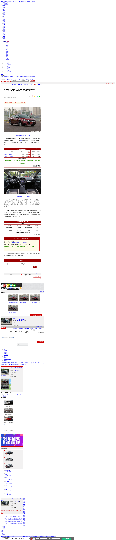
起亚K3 (13, 363)
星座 (4, 38)
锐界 (6, 474)
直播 (2, 533)
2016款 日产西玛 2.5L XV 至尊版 (22, 135)
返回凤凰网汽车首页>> (36, 315)
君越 (42, 363)
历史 (4, 29)
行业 (7, 48)
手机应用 (32, 1)
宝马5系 (26, 363)
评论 (24, 502)
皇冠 (6, 477)
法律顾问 (43, 536)
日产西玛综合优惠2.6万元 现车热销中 (16, 516)
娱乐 (4, 10)
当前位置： (3, 79)
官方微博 (3, 2)
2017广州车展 (29, 79)
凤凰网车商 (14, 1)
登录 (5, 4)
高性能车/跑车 (7, 359)
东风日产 (4, 82)
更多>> (38, 273)
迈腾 (6, 485)
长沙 (14, 76)
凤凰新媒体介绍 (4, 536)
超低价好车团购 (110, 83)
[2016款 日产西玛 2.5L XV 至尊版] (23, 131)
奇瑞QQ (20, 364)
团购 (7, 56)
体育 (4, 12)
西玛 (8, 82)
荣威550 (24, 364)
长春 (10, 76)
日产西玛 (6, 394)
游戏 (24, 523)
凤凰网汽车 (9, 1)
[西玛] (6, 321)
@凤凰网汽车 (11, 288)
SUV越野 (6, 355)
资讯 (4, 7)
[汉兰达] (9, 466)
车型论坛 (40, 84)
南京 (21, 76)
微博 (4, 528)
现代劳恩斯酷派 (14, 364)
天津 (17, 76)
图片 (7, 54)
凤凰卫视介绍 (53, 536)
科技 (4, 22)
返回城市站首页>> (37, 277)
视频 (4, 31)
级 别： (12, 372)
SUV (8, 66)
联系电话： (23, 264)
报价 (7, 52)
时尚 (4, 13)
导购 (7, 44)
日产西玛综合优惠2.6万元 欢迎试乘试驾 (16, 519)
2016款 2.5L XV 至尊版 (8, 156)
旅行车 (9, 68)
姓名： (7, 264)
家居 (4, 20)
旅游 (4, 23)
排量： (14, 322)
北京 (2, 74)
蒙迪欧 (6, 363)
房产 (4, 19)
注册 (7, 4)
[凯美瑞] (9, 453)
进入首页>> (19, 367)
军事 (4, 30)
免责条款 (38, 536)
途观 (6, 489)
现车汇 (22, 1)
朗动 (5, 364)
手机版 (28, 1)
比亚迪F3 (39, 363)
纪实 (2, 531)
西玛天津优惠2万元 (13, 302)
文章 (35, 84)
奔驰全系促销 (8, 406)
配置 (4, 396)
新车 (7, 42)
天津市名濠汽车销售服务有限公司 (19, 242)
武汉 (23, 76)
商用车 (19, 1)
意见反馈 (47, 536)
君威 (4, 363)
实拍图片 (26, 84)
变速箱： (15, 325)
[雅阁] (9, 459)
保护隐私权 (33, 536)
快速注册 (12, 337)
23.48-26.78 (16, 370)
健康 (4, 14)
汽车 (4, 17)
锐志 (29, 363)
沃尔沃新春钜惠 (8, 414)
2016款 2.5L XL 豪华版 (8, 154)
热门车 (5, 349)
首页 (24, 498)
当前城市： (30, 330)
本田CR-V (7, 470)
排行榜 (7, 59)
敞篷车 (9, 71)
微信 (7, 2)
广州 (6, 76)
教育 (4, 26)
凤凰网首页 (3, 1)
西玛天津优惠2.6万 (24, 302)
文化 (4, 27)
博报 (4, 526)
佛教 (4, 37)
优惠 (7, 55)
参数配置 (20, 84)
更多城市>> (33, 76)
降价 (19, 79)
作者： (4, 288)
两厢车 (8, 62)
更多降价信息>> (39, 326)
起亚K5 (19, 363)
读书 (4, 24)
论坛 (4, 34)
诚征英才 (28, 536)
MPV (8, 67)
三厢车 (9, 63)
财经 (4, 9)
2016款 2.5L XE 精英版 (8, 152)
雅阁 (2, 363)
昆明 (12, 76)
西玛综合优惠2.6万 (13, 312)
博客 (4, 33)
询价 (7, 58)
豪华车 (9, 64)
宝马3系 (10, 363)
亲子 (4, 16)
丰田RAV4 (7, 481)
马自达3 (2, 364)
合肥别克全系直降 (8, 422)
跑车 (9, 70)
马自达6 (23, 363)
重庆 (27, 76)
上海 (4, 76)
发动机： (12, 374)
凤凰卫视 (3, 5)
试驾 (7, 45)
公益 (4, 36)
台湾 (24, 501)
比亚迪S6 (8, 364)
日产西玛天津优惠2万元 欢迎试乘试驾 (16, 521)
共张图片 (3, 375)
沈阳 (8, 76)
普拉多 (32, 363)
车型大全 (8, 51)
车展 (25, 1)
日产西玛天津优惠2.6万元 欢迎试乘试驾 (16, 523)
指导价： (12, 370)
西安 (29, 76)
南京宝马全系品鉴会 (8, 431)
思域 (16, 363)
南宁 (25, 76)
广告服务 (24, 536)
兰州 (19, 76)
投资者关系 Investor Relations (15, 536)
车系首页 (14, 84)
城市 (24, 525)
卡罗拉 (35, 363)
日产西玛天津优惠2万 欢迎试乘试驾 (16, 518)
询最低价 (13, 367)
